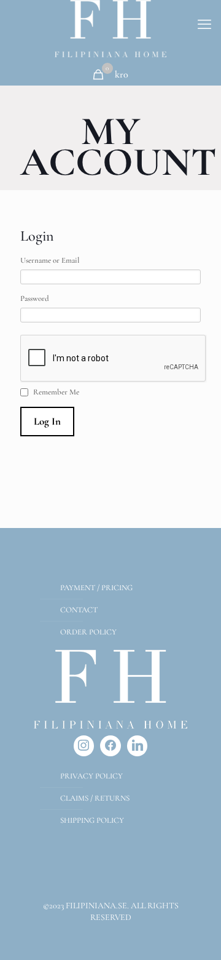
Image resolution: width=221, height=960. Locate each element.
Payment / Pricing (96, 588)
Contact (79, 610)
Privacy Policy (91, 776)
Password (34, 298)
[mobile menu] (204, 24)
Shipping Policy (92, 820)
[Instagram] (84, 745)
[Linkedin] (137, 745)
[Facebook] (110, 745)
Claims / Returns (95, 798)
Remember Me (56, 392)
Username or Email (49, 260)
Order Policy (88, 632)
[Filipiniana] (110, 28)
